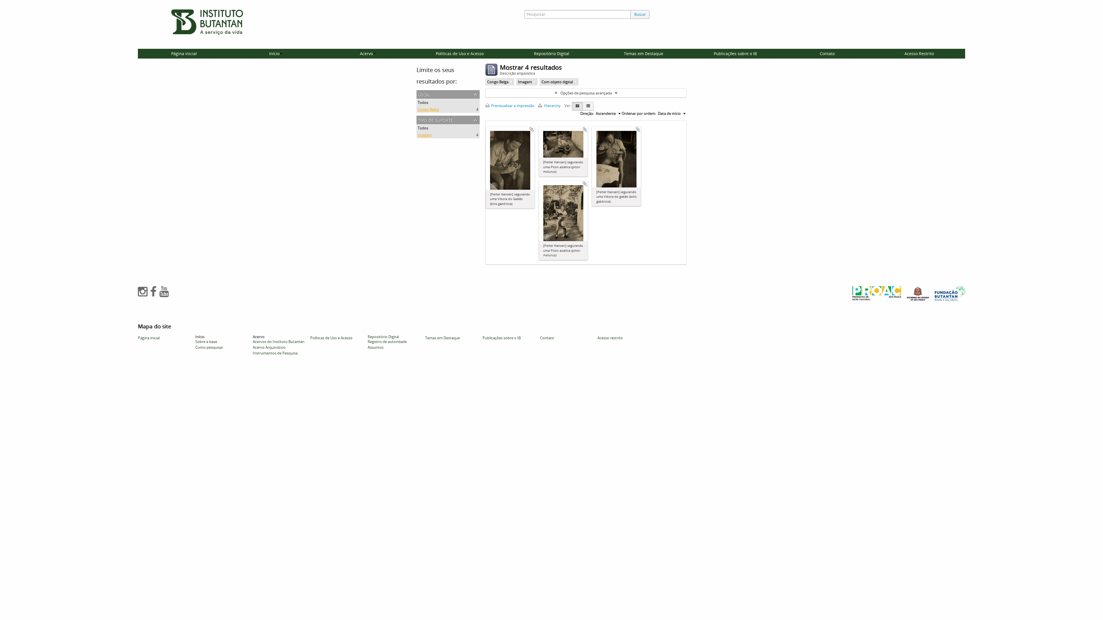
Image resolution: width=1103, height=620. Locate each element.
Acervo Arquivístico (269, 347)
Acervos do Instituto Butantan (278, 341)
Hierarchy (552, 105)
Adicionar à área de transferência (532, 129)
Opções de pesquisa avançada (586, 93)
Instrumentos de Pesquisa (275, 353)
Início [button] (274, 53)
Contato (827, 53)
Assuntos (375, 347)
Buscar (640, 14)
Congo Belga (428, 109)
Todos (423, 102)
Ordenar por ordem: (639, 113)
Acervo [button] (366, 53)
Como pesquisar (209, 347)
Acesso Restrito (919, 53)
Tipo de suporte (435, 119)
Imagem (425, 134)
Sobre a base (206, 341)
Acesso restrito (610, 337)
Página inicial (184, 53)
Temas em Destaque (643, 53)
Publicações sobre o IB (735, 53)
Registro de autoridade (387, 341)
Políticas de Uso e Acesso (460, 53)
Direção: (587, 113)
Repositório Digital (551, 53)
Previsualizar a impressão (512, 105)
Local (424, 94)
